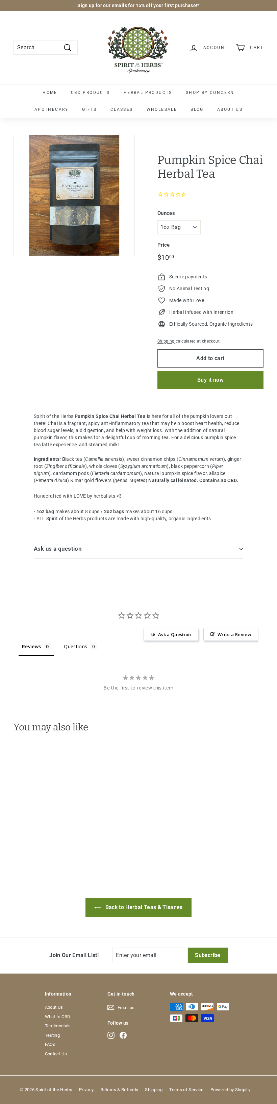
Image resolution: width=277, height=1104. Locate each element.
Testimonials (58, 1025)
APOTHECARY (51, 109)
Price (163, 245)
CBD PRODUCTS (90, 92)
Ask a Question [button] (174, 634)
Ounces (166, 213)
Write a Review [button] (234, 634)
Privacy (86, 1089)
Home (50, 92)
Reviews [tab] (31, 646)
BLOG (197, 109)
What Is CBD (58, 1016)
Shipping (166, 341)
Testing (52, 1035)
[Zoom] (74, 195)
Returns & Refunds (119, 1089)
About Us (54, 1007)
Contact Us (56, 1053)
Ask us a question (58, 548)
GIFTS (89, 109)
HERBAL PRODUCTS (148, 92)
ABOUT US (230, 109)
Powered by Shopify (230, 1089)
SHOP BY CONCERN (210, 92)
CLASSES (121, 109)
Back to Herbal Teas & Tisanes (143, 907)
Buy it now (210, 380)
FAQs (50, 1044)
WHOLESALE (162, 109)
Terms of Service (186, 1089)
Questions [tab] (75, 646)
